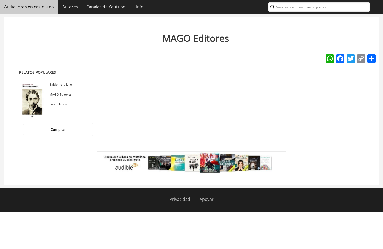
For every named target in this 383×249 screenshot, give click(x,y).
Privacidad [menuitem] (180, 199)
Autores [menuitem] (70, 7)
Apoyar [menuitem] (207, 199)
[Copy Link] (361, 58)
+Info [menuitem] (139, 7)
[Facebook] (340, 58)
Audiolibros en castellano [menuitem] (29, 7)
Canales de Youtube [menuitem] (105, 7)
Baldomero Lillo (60, 84)
